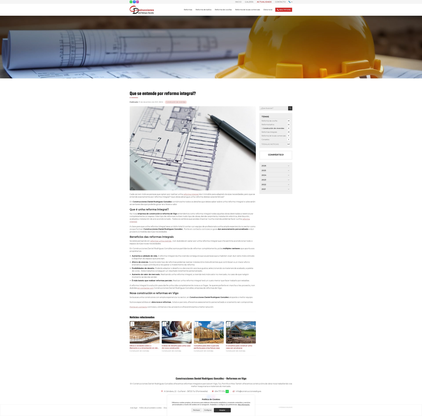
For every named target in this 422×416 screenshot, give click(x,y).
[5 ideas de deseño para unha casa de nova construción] (177, 332)
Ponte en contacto (138, 307)
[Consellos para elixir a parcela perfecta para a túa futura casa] (209, 332)
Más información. (244, 404)
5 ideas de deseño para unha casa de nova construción (176, 347)
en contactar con (145, 288)
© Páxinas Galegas (285, 407)
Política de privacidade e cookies (150, 408)
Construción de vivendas (176, 102)
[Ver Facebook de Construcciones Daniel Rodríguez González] (134, 2)
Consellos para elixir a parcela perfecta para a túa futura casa (207, 347)
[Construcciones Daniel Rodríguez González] (142, 10)
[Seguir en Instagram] (137, 2)
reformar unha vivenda (160, 241)
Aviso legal (133, 408)
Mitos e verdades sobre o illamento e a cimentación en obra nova (144, 347)
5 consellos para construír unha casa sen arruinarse (239, 347)
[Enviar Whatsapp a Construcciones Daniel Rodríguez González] (131, 2)
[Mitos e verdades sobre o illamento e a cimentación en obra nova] (145, 332)
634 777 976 (220, 391)
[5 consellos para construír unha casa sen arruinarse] (241, 332)
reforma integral (191, 194)
